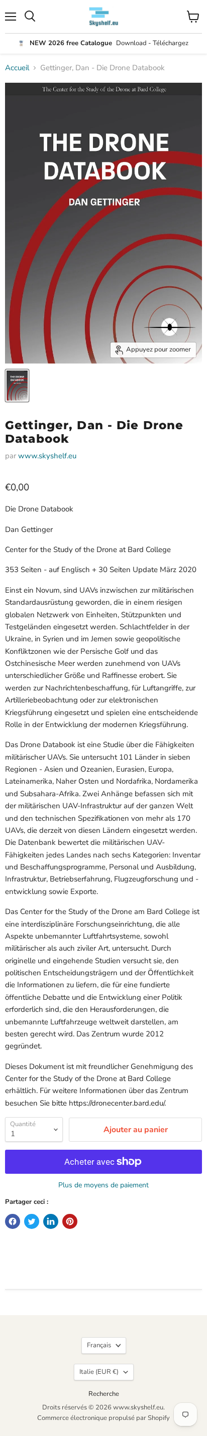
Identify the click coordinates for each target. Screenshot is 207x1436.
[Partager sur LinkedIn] (50, 1221)
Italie (99, 1371)
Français (99, 1345)
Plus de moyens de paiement (103, 1185)
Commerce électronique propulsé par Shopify (103, 1417)
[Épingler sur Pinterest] (69, 1221)
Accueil (17, 68)
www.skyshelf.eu (47, 456)
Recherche (103, 1393)
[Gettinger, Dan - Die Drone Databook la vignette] (17, 386)
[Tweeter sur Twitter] (31, 1221)
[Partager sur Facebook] (12, 1221)
